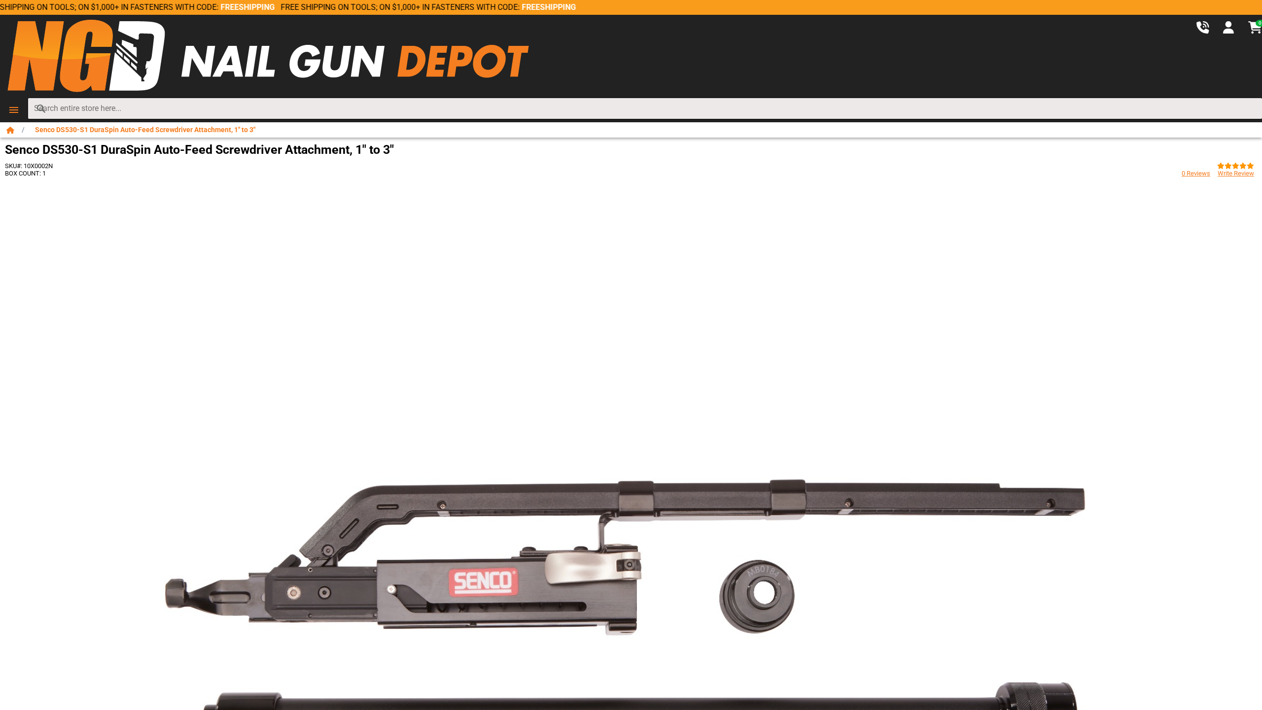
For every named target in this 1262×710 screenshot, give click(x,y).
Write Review (1236, 173)
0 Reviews (1196, 173)
